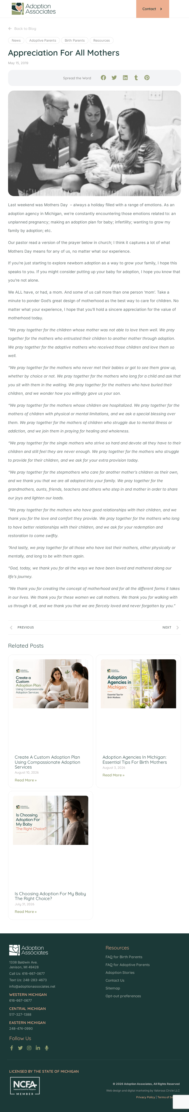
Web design (113, 1090)
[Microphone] (46, 1048)
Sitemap (113, 988)
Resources (101, 40)
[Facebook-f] (11, 1048)
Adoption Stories (120, 972)
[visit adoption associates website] (28, 950)
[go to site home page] (34, 9)
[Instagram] (29, 1048)
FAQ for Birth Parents (124, 957)
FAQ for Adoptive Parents (128, 964)
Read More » (26, 780)
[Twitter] (20, 1048)
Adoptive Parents (42, 40)
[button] (103, 77)
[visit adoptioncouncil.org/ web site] (24, 1086)
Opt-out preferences (123, 996)
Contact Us (115, 980)
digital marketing (138, 1090)
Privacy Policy (145, 1097)
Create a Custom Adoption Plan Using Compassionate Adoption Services (47, 761)
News (16, 40)
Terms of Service (168, 1097)
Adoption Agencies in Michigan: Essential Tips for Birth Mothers (135, 759)
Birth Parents (75, 40)
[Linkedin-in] (37, 1048)
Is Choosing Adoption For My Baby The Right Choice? (50, 896)
